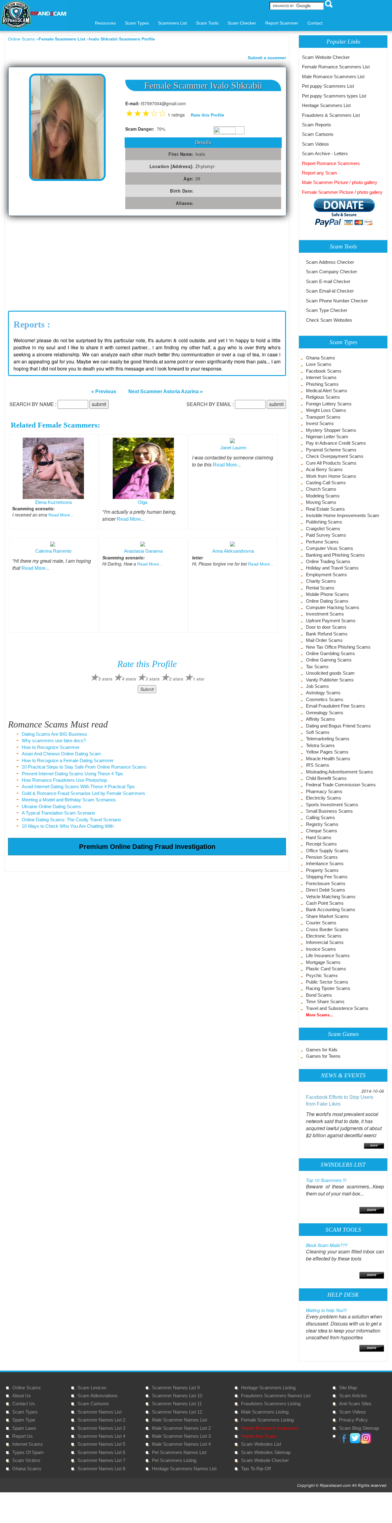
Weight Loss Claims (326, 410)
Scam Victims (26, 1460)
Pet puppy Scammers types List (334, 95)
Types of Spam (28, 1452)
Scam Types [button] (137, 23)
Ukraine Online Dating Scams (51, 806)
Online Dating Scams (327, 601)
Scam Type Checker (326, 310)
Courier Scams (321, 922)
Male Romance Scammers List (333, 76)
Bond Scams (319, 995)
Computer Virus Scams (329, 548)
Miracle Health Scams (328, 758)
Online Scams (21, 38)
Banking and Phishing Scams (335, 555)
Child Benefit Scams (326, 778)
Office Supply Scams (327, 850)
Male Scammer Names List (179, 1419)
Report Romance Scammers (331, 163)
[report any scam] (338, 212)
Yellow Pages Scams (327, 751)
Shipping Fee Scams (327, 876)
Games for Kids (321, 1049)
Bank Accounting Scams (330, 909)
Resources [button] (105, 23)
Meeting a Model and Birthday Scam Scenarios (69, 799)
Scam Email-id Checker (330, 290)
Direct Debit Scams (325, 889)
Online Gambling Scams (330, 653)
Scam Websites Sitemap (266, 1452)
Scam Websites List (261, 1444)
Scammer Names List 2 (101, 1419)
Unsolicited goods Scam (330, 673)
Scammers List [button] (172, 23)
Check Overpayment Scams (335, 456)
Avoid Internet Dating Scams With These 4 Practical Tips (78, 786)
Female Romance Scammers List (336, 66)
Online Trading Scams (328, 561)
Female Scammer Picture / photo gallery (342, 192)
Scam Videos (315, 144)
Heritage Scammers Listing (268, 1387)
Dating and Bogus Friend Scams (338, 725)
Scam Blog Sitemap (359, 1428)
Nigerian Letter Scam (327, 436)
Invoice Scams (321, 949)
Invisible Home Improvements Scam (342, 515)
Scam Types (25, 1411)
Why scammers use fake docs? (54, 740)
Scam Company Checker (331, 271)
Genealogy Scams (324, 712)
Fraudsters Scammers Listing (270, 1403)
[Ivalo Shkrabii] (67, 126)
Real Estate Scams (325, 509)
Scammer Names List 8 (101, 1468)
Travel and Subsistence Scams (337, 1008)
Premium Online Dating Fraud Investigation (147, 846)
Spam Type (23, 1419)
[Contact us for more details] (371, 1347)
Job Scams (317, 686)
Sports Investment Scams (332, 804)
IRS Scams (317, 765)
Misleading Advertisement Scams (339, 771)
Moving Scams (321, 502)
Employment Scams (326, 574)
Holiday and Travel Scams (332, 567)
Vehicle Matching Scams (331, 896)
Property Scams (322, 870)
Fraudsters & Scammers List (331, 115)
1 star (198, 679)
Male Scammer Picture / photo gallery (339, 182)
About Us (21, 1395)
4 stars (129, 679)
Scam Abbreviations (97, 1395)
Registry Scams (322, 824)
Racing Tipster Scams (328, 988)
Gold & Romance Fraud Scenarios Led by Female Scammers (83, 793)
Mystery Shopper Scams (331, 430)
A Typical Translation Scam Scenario (58, 812)
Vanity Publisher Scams (330, 679)
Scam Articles (353, 1395)
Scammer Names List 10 (177, 1395)
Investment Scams (325, 613)
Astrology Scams (323, 692)
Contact (314, 23)
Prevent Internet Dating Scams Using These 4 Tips (72, 773)
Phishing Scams (322, 384)
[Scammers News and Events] (374, 1145)
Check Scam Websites (329, 320)
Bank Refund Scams (327, 633)
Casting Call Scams (326, 482)
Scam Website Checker (326, 57)
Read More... (61, 514)
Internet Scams (321, 377)
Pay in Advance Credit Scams (336, 443)
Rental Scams (320, 587)
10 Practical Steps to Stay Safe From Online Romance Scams (84, 766)
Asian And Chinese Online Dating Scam (61, 753)
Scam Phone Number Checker (337, 300)
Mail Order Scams (324, 640)
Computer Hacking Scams (332, 607)
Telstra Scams (320, 745)
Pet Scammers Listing (174, 1460)
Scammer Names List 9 (176, 1387)
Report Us (22, 1436)
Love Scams (318, 364)
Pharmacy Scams (324, 791)
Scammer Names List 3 (101, 1428)
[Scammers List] (371, 1209)
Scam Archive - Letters (325, 153)
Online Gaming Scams (329, 659)
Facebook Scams (323, 371)
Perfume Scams (322, 541)
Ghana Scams (320, 357)
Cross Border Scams (327, 929)
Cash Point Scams (325, 903)
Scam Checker (242, 23)
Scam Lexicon (91, 1387)
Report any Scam (319, 172)
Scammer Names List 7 (101, 1460)
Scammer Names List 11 (177, 1403)
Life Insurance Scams (328, 955)
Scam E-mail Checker (328, 281)
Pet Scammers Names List (179, 1452)
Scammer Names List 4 (101, 1436)
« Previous (103, 391)
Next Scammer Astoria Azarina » (165, 391)
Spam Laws (24, 1428)
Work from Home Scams (331, 476)
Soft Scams (318, 732)
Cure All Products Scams (331, 463)
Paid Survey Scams (326, 535)
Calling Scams (320, 817)
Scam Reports (316, 124)
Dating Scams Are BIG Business (54, 734)
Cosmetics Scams (324, 699)
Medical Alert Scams (326, 390)
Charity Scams (321, 581)
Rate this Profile (207, 115)
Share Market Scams (327, 916)
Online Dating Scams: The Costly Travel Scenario (71, 819)
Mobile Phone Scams (327, 594)
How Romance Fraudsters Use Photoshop (64, 780)
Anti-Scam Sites (355, 1403)
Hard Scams (318, 837)
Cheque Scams (321, 830)
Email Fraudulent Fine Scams (335, 705)
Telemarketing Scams (327, 738)
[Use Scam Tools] (371, 1274)
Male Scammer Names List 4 (181, 1444)
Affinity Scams (320, 719)
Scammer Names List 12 (177, 1411)
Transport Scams (323, 417)
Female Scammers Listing (267, 1419)
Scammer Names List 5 (101, 1444)
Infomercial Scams (325, 942)
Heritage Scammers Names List (184, 1468)
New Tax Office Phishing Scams (338, 647)
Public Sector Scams (327, 981)
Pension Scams (322, 857)
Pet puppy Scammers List (328, 86)
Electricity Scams (323, 797)
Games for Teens (323, 1056)
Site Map (348, 1387)
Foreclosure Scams (325, 883)
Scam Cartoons (318, 134)
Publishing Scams (324, 521)
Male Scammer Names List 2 (181, 1428)
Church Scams (321, 489)
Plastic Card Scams (326, 968)
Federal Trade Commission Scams (341, 784)
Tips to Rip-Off (256, 1468)
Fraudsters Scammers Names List (276, 1395)
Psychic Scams (322, 975)
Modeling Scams (323, 495)
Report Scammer (281, 23)
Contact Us (23, 1403)
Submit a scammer (267, 57)
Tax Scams (317, 666)
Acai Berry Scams (324, 469)
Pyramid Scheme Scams (331, 449)
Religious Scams (323, 397)
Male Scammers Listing (264, 1411)
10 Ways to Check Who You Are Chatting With (68, 826)
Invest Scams (320, 423)
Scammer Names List (99, 1411)
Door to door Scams (326, 627)
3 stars (152, 679)
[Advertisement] (54, 262)
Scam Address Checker (330, 262)
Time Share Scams (325, 1001)
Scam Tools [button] (207, 23)
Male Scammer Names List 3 (181, 1436)
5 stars (105, 679)
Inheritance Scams (325, 863)
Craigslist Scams (323, 528)
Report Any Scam (259, 1436)
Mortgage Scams (323, 962)
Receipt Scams (321, 843)
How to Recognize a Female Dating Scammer (68, 760)
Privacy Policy (353, 1419)
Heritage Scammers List (326, 105)
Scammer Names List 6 (101, 1452)
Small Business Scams (329, 811)
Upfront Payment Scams (331, 620)
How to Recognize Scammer (51, 747)
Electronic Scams (323, 935)
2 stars (176, 679)
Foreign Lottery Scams (329, 403)
